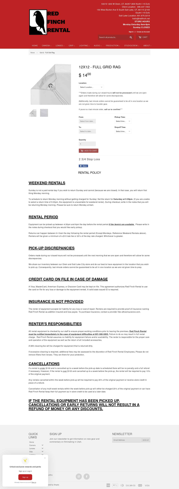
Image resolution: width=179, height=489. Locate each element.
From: (81, 117)
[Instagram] (79, 477)
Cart (144, 37)
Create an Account (143, 32)
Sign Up (146, 440)
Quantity (82, 139)
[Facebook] (87, 477)
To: (80, 127)
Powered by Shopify (52, 485)
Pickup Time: (120, 117)
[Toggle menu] (42, 445)
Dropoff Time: (120, 127)
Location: (83, 83)
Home (32, 52)
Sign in (131, 32)
